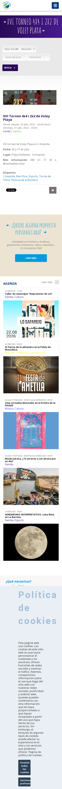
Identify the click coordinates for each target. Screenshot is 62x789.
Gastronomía (37, 352)
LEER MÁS (31, 258)
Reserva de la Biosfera (24, 180)
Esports (33, 176)
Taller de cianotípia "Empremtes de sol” (28, 293)
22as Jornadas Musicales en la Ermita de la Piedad (30, 404)
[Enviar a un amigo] (52, 190)
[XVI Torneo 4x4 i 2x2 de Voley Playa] (30, 97)
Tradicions (22, 352)
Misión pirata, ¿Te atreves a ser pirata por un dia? (30, 460)
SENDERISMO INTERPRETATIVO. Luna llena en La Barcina (29, 515)
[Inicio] (15, 5)
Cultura (18, 297)
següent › (57, 282)
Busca (8, 67)
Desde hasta (28, 399)
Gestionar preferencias (25, 782)
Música (9, 408)
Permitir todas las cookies (25, 767)
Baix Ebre (21, 176)
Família (9, 297)
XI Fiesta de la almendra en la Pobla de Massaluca (28, 348)
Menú (55, 5)
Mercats (10, 352)
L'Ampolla (9, 176)
